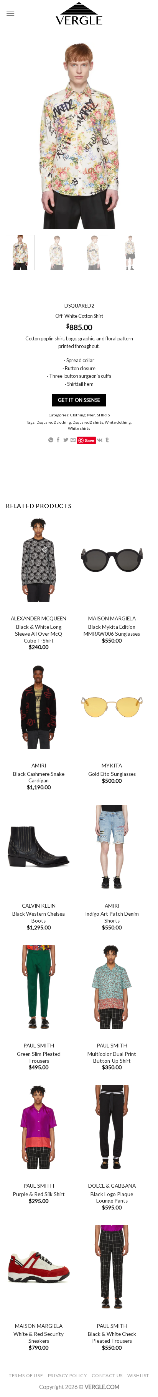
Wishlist (138, 1375)
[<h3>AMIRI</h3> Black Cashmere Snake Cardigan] (38, 707)
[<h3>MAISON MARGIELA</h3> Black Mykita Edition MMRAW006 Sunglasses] (112, 560)
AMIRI (38, 765)
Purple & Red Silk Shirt (39, 1194)
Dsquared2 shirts (87, 422)
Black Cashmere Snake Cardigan (38, 777)
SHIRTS (103, 415)
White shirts (79, 428)
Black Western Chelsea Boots (38, 917)
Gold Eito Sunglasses (112, 774)
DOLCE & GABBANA (112, 1186)
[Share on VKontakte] (99, 440)
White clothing (118, 422)
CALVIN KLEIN (39, 906)
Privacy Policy (67, 1375)
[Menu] (10, 13)
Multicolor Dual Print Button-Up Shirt (111, 1057)
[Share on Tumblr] (107, 440)
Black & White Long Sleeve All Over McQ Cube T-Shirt (38, 633)
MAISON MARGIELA (112, 618)
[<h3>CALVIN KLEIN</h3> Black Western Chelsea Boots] (38, 847)
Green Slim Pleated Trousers (39, 1057)
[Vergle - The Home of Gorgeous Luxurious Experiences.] (79, 13)
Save (89, 440)
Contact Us (107, 1375)
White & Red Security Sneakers (38, 1337)
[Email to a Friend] (73, 440)
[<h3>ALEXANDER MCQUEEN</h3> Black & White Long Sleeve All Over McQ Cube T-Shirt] (38, 560)
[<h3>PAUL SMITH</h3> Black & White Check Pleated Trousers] (112, 1267)
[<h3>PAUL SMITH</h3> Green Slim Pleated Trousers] (38, 987)
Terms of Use (26, 1375)
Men (91, 415)
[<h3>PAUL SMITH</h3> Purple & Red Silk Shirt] (38, 1127)
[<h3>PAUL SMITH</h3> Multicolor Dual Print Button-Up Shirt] (112, 987)
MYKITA (112, 765)
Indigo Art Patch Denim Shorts (112, 917)
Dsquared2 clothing (53, 422)
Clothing (78, 415)
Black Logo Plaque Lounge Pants (112, 1197)
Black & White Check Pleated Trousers (112, 1337)
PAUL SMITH (38, 1045)
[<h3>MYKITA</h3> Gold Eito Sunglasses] (112, 707)
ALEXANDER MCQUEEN (38, 618)
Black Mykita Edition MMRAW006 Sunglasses (112, 630)
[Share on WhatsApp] (50, 440)
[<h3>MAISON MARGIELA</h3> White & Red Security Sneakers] (38, 1267)
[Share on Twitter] (65, 440)
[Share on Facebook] (58, 440)
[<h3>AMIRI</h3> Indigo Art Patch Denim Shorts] (112, 847)
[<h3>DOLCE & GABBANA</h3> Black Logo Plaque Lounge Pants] (112, 1127)
